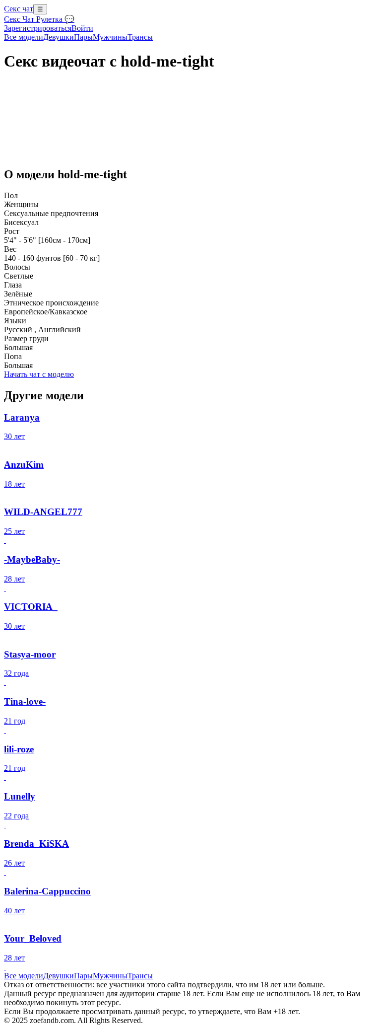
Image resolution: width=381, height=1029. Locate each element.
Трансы (140, 37)
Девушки (58, 37)
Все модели (23, 975)
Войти (82, 28)
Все (23, 37)
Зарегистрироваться (37, 28)
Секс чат (18, 8)
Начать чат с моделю (39, 374)
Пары (83, 37)
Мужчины (110, 37)
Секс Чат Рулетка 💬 (39, 19)
